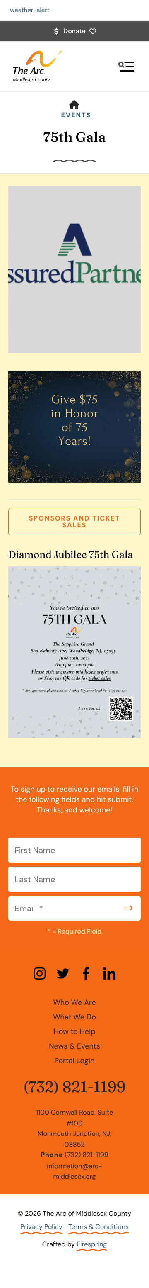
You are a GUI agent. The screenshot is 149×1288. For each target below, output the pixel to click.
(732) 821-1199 (74, 1087)
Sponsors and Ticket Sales (74, 521)
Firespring (92, 1244)
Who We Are (74, 1002)
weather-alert (30, 10)
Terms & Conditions (98, 1226)
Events (76, 115)
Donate (74, 31)
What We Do (74, 1017)
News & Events (74, 1046)
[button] (126, 66)
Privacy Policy (41, 1226)
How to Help (74, 1031)
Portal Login (74, 1061)
